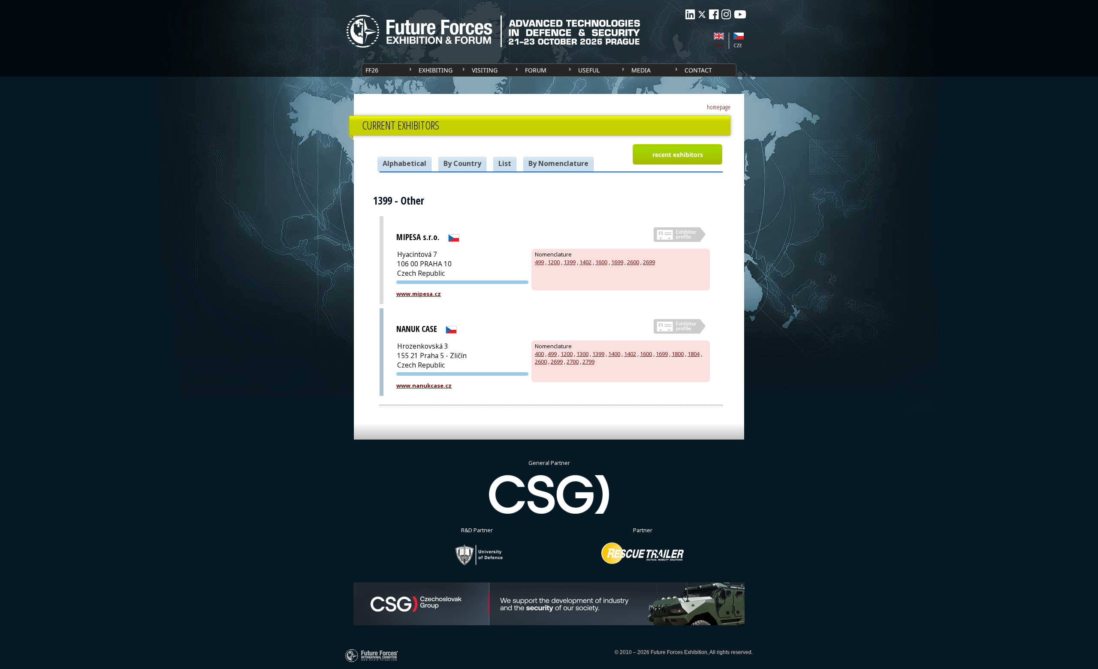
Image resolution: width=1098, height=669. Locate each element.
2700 (573, 361)
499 (539, 262)
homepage (718, 107)
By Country (462, 163)
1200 (554, 262)
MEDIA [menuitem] (641, 70)
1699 (617, 262)
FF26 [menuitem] (371, 70)
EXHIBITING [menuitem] (435, 70)
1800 (678, 354)
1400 (614, 354)
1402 (585, 262)
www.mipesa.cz (418, 294)
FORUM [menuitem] (535, 70)
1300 (582, 354)
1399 (570, 262)
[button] (677, 154)
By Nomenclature (558, 163)
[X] (702, 14)
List (504, 163)
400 (539, 354)
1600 (601, 262)
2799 (588, 361)
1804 (694, 354)
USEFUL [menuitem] (589, 70)
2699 (649, 262)
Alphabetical (404, 163)
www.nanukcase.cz (424, 385)
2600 (633, 262)
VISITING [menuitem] (485, 70)
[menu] (549, 70)
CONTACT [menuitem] (698, 70)
